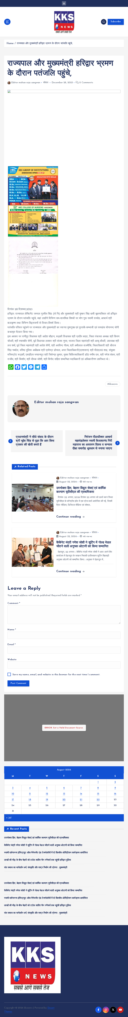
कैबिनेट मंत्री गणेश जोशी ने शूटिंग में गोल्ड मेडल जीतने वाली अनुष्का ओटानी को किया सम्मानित (43, 845)
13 (64, 794)
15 (98, 794)
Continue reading (69, 516)
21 (81, 799)
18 (30, 799)
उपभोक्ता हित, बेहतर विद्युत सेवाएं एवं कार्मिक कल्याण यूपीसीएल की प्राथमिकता (36, 838)
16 (115, 794)
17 (13, 799)
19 (47, 799)
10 (13, 794)
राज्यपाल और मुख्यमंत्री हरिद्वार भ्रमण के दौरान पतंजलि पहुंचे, (44, 43)
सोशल (45, 82)
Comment (14, 603)
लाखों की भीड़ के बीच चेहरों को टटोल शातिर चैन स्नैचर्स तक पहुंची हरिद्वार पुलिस (37, 860)
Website (12, 660)
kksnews (113, 384)
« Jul (8, 818)
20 (64, 799)
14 (81, 794)
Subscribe (116, 22)
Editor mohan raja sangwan (25, 82)
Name (12, 630)
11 (30, 794)
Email (12, 644)
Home (10, 43)
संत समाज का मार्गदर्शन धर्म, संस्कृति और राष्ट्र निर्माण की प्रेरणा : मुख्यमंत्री (35, 867)
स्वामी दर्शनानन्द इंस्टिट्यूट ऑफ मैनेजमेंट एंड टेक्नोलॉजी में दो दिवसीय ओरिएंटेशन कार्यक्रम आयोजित (46, 853)
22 (98, 799)
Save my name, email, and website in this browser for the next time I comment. (56, 675)
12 (47, 794)
